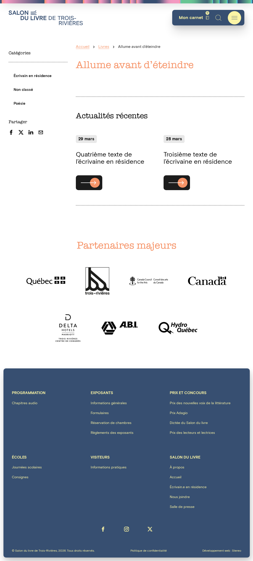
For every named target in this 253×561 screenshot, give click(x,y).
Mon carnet (193, 17)
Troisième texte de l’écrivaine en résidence (198, 158)
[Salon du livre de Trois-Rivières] (46, 17)
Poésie (19, 103)
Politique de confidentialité (148, 551)
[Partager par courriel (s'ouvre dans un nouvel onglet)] (40, 132)
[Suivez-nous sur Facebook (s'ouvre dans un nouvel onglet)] (103, 529)
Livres (103, 46)
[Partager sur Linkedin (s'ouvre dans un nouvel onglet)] (30, 132)
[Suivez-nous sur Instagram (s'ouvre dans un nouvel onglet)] (126, 529)
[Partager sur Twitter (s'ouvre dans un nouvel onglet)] (21, 132)
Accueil (82, 46)
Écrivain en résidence (33, 76)
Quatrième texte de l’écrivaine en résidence (110, 158)
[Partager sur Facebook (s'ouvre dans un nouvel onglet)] (11, 132)
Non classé (23, 89)
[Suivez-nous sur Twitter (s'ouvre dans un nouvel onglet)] (150, 529)
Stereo (236, 551)
